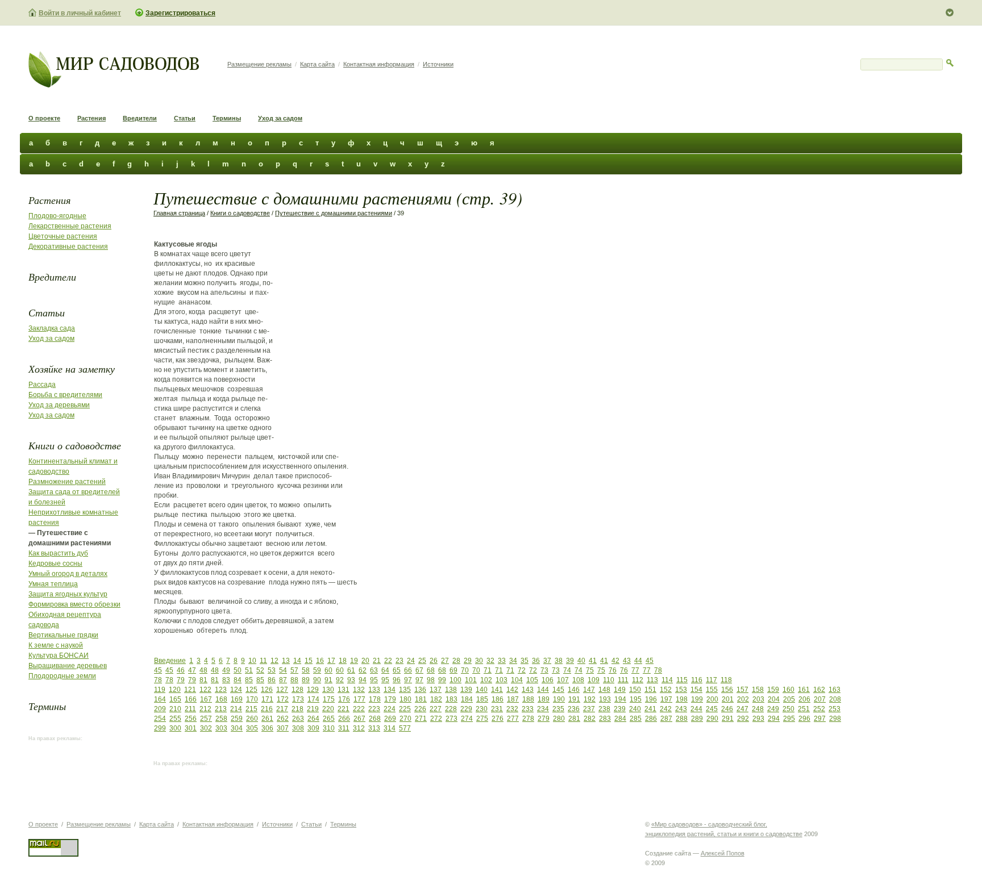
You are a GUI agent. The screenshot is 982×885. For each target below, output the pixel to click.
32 (490, 661)
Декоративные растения (68, 247)
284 (620, 719)
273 (451, 719)
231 (497, 709)
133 (374, 690)
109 (594, 680)
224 (390, 709)
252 (819, 709)
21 (377, 661)
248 (758, 709)
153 (681, 690)
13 (286, 661)
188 (528, 699)
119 (159, 690)
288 (682, 719)
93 (351, 680)
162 (819, 690)
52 (260, 670)
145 (558, 690)
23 (399, 661)
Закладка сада (51, 328)
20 (365, 661)
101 (471, 680)
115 (682, 680)
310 (329, 728)
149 (620, 690)
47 (192, 670)
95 (374, 680)
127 (282, 690)
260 (252, 719)
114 (667, 680)
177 (359, 699)
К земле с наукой (55, 645)
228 (451, 709)
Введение (170, 661)
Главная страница (179, 213)
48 (203, 670)
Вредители (140, 118)
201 (728, 699)
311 (343, 728)
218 (297, 709)
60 (328, 670)
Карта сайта (317, 64)
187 (513, 699)
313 (374, 728)
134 (390, 690)
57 (294, 670)
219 (313, 709)
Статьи (184, 118)
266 (344, 719)
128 (297, 690)
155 (712, 690)
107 (563, 680)
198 (682, 699)
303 (221, 728)
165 (175, 699)
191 (574, 699)
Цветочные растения (62, 236)
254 (160, 719)
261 (267, 719)
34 (513, 661)
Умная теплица (53, 584)
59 (317, 670)
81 (203, 680)
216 (267, 709)
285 (636, 719)
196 (651, 699)
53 (272, 670)
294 (774, 719)
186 (498, 699)
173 (298, 699)
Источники (438, 64)
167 (206, 699)
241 (650, 709)
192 (590, 699)
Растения (91, 118)
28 (456, 661)
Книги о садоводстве (74, 445)
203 (758, 699)
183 (451, 699)
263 (298, 719)
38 (559, 661)
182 (436, 699)
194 (620, 699)
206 (804, 699)
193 (605, 699)
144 (543, 690)
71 (488, 670)
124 (236, 690)
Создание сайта (668, 853)
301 (191, 728)
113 (652, 680)
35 (525, 661)
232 (512, 709)
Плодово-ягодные (57, 216)
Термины (227, 118)
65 (397, 670)
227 (436, 709)
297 (820, 719)
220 (328, 709)
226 (420, 709)
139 (466, 690)
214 (236, 709)
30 (479, 661)
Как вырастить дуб (58, 553)
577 (405, 728)
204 (774, 699)
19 (354, 661)
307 (283, 728)
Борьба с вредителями (65, 395)
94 (363, 680)
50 (238, 670)
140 (482, 690)
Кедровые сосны (55, 563)
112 (637, 680)
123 (221, 690)
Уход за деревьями (59, 405)
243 (681, 709)
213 (221, 709)
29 (468, 661)
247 (742, 709)
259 (237, 719)
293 (758, 719)
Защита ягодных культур (67, 594)
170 (252, 699)
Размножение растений (67, 482)
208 (835, 699)
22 (388, 661)
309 (313, 728)
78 (658, 670)
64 (385, 670)
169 (237, 699)
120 (175, 690)
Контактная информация (378, 64)
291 (728, 719)
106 (548, 680)
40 (581, 661)
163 (834, 690)
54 (283, 670)
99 (442, 680)
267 (359, 719)
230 (482, 709)
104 (517, 680)
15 (309, 661)
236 (574, 709)
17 (331, 661)
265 (329, 719)
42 (615, 661)
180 (405, 699)
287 (666, 719)
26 (434, 661)
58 (306, 670)
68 (431, 670)
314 (390, 728)
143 (528, 690)
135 (405, 690)
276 (498, 719)
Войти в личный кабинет (80, 13)
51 (249, 670)
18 (343, 661)
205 (789, 699)
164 (160, 699)
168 (221, 699)
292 (743, 719)
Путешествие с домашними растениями (333, 213)
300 (175, 728)
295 (789, 719)
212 (205, 709)
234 (543, 709)
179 (390, 699)
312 (359, 728)
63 (374, 670)
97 (408, 680)
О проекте (44, 118)
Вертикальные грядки (63, 635)
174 (313, 699)
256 (191, 719)
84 (238, 680)
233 (528, 709)
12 (274, 661)
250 (788, 709)
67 (419, 670)
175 (329, 699)
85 (249, 680)
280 (559, 719)
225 (405, 709)
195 (636, 699)
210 (175, 709)
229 (466, 709)
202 (743, 699)
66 (408, 670)
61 (351, 670)
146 (574, 690)
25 (422, 661)
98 (431, 680)
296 (804, 719)
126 (267, 690)
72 (522, 670)
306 (267, 728)
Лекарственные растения (69, 226)
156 (727, 690)
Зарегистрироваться (180, 13)
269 (390, 719)
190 (559, 699)
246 (727, 709)
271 (421, 719)
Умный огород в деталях (67, 574)
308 (298, 728)
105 (532, 680)
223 (374, 709)
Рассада (42, 385)
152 (666, 690)
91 (328, 680)
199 (697, 699)
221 (343, 709)
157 (742, 690)
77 (635, 670)
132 (359, 690)
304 (237, 728)
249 (773, 709)
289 (697, 719)
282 (590, 719)
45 (650, 661)
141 (497, 690)
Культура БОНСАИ (58, 655)
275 (482, 719)
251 (804, 709)
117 (711, 680)
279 (544, 719)
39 (570, 661)
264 (313, 719)
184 (467, 699)
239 (620, 709)
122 (205, 690)
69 (453, 670)
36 (536, 661)
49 (226, 670)
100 (455, 680)
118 (726, 680)
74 (567, 670)
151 (650, 690)
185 (482, 699)
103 (501, 680)
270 (405, 719)
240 (635, 709)
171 (267, 699)
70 (465, 670)
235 (558, 709)
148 (604, 690)
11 (263, 661)
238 (604, 709)
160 (788, 690)
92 (340, 680)
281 (574, 719)
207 (820, 699)
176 (344, 699)
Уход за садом (280, 118)
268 (375, 719)
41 (593, 661)
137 (436, 690)
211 (190, 709)
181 (421, 699)
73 (544, 670)
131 (343, 690)
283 (605, 719)
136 (420, 690)
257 (206, 719)
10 (252, 661)
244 (696, 709)
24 (411, 661)
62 (363, 670)
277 (513, 719)
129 (313, 690)
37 (547, 661)
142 (512, 690)
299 (160, 728)
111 (623, 680)
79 (181, 680)
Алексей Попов (722, 853)
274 (467, 719)
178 (375, 699)
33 (502, 661)
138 (451, 690)
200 (712, 699)
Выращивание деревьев (67, 666)
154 (696, 690)
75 (590, 670)
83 (226, 680)
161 (804, 690)
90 (317, 680)
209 (160, 709)
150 (635, 690)
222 (359, 709)
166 (191, 699)
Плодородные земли (62, 676)
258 (221, 719)
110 (608, 680)
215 (251, 709)
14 (297, 661)
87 (283, 680)
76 (613, 670)
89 (306, 680)
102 (486, 680)
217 (282, 709)
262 (283, 719)
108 (578, 680)
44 (638, 661)
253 (834, 709)
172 (283, 699)
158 (758, 690)
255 (175, 719)
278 (528, 719)
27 (445, 661)
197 (666, 699)
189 (544, 699)
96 (397, 680)
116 (696, 680)
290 (712, 719)
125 (251, 690)
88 (294, 680)
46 (181, 670)
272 (436, 719)
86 (272, 680)
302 (206, 728)
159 (773, 690)
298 (835, 719)
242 (666, 709)
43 (627, 661)
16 (320, 661)
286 (651, 719)
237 (589, 709)
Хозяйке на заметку (71, 368)
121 (190, 690)
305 (252, 728)
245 (712, 709)
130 (328, 690)
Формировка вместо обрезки (74, 604)
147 (589, 690)
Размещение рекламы (259, 64)
